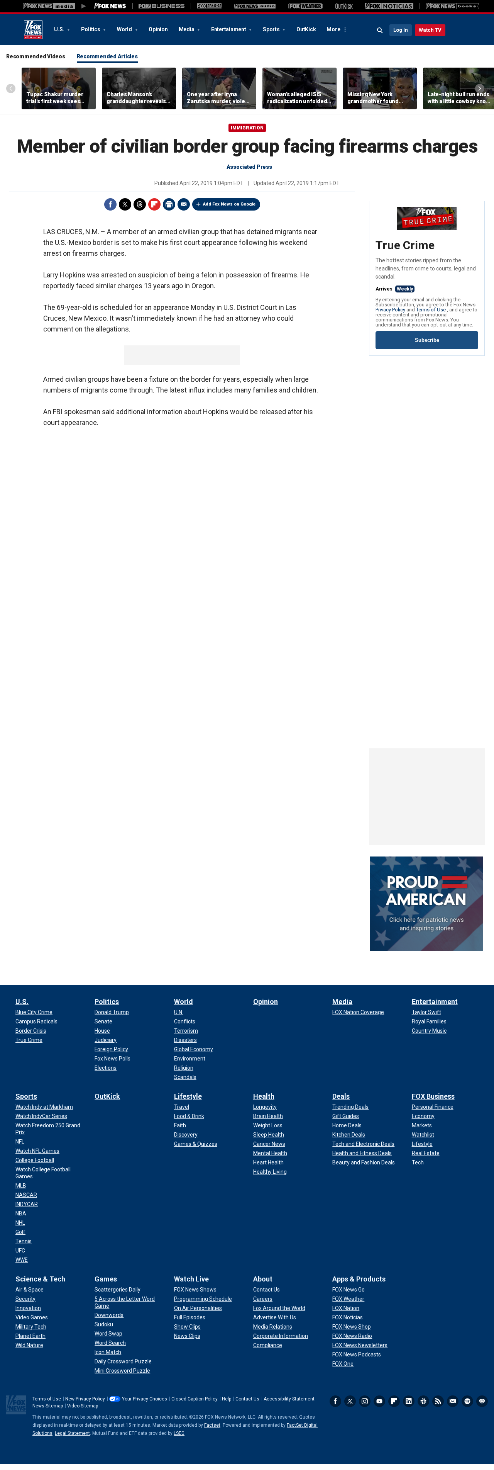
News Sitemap (47, 1406)
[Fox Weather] (305, 6)
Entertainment (229, 29)
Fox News (33, 29)
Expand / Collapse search (380, 30)
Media (187, 29)
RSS (438, 1401)
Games (106, 1279)
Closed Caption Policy (194, 1399)
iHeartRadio (482, 1401)
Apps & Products (359, 1279)
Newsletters (452, 1401)
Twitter (125, 204)
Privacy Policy (391, 310)
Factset (212, 1425)
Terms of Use (431, 310)
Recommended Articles (107, 56)
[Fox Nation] (209, 6)
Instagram (364, 1401)
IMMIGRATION (247, 128)
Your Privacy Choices (144, 1399)
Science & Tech (40, 1279)
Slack (423, 1401)
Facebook (110, 204)
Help (226, 1399)
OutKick (306, 29)
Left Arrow (10, 88)
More (333, 29)
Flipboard (154, 204)
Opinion (158, 29)
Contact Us (247, 1399)
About (262, 1279)
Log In (400, 30)
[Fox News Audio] (255, 6)
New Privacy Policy (85, 1399)
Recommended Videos (35, 56)
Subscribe (427, 340)
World (125, 29)
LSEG (179, 1433)
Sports (272, 29)
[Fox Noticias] (389, 6)
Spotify (467, 1401)
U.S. (59, 29)
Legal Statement (72, 1433)
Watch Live (191, 1279)
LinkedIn (408, 1401)
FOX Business (433, 1096)
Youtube (379, 1401)
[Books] (452, 6)
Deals (341, 1096)
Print (169, 204)
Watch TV (430, 30)
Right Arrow (479, 88)
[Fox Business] (161, 6)
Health (263, 1096)
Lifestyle (188, 1096)
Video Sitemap (82, 1406)
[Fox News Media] (110, 6)
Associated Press (249, 167)
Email (184, 204)
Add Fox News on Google (229, 204)
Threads (140, 204)
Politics (91, 29)
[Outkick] (344, 6)
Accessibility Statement (289, 1399)
